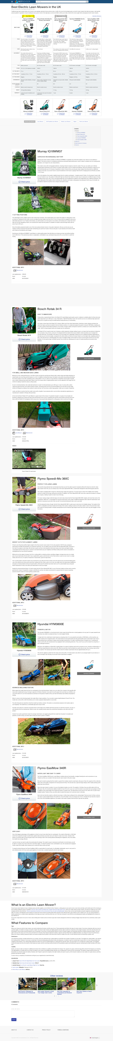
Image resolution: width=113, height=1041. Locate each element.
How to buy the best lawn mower (27, 963)
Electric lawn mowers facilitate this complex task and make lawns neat (48, 909)
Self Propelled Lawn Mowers (52, 121)
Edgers (75, 121)
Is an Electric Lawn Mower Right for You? (30, 965)
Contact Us (30, 1030)
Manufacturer (20, 270)
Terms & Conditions (63, 1030)
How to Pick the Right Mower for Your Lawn (29, 960)
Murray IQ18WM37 (81, 132)
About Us (14, 1030)
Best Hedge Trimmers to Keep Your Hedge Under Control (46, 992)
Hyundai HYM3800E (81, 137)
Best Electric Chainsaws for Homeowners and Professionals (26, 992)
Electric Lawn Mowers (29, 121)
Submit (14, 1019)
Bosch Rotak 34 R (81, 134)
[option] (27, 986)
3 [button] (58, 996)
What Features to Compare (81, 143)
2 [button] (56, 996)
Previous (16, 985)
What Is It (77, 141)
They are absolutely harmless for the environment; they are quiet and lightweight (45, 911)
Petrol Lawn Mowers (83, 121)
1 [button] (54, 996)
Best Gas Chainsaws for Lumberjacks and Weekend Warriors (64, 993)
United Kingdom (95, 1037)
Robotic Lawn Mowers (65, 121)
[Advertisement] (26, 135)
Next (96, 985)
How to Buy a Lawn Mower (18, 969)
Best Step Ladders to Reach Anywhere (84, 992)
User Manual (19, 432)
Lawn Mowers (40, 121)
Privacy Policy (46, 1030)
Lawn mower (15, 967)
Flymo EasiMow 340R (81, 139)
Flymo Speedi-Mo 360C (82, 136)
